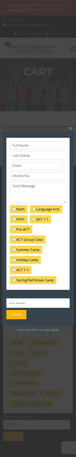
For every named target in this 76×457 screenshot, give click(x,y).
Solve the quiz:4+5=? (22, 295)
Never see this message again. (38, 330)
